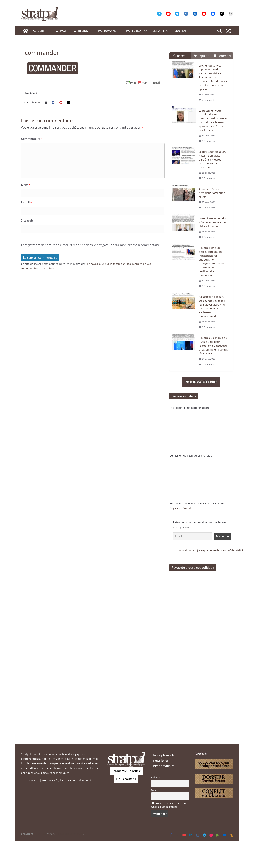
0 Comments (208, 100)
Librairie (159, 31)
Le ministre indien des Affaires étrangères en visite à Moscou (213, 222)
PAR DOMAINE (107, 31)
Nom (25, 185)
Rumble (187, 508)
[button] (46, 30)
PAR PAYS (60, 31)
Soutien (180, 31)
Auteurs (38, 31)
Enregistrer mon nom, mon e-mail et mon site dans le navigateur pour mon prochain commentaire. (90, 245)
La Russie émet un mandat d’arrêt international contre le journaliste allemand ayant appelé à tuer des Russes (213, 120)
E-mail (26, 202)
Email (154, 790)
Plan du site (85, 780)
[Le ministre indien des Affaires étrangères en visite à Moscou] (184, 222)
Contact (34, 780)
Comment (224, 56)
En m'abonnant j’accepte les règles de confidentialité (210, 550)
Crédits (71, 780)
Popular (203, 56)
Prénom (155, 777)
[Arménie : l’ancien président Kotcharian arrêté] (184, 193)
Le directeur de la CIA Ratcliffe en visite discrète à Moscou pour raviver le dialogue (212, 159)
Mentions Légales (53, 780)
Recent (182, 56)
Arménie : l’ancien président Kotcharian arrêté (212, 193)
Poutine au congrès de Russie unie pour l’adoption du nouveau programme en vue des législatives (213, 345)
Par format (134, 31)
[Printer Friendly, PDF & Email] (143, 82)
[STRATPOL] (25, 30)
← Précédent (29, 93)
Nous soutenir (126, 779)
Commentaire (32, 139)
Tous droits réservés (70, 834)
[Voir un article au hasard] (228, 30)
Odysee (174, 508)
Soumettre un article (126, 771)
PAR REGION (80, 31)
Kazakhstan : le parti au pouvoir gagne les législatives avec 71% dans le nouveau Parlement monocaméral (212, 306)
